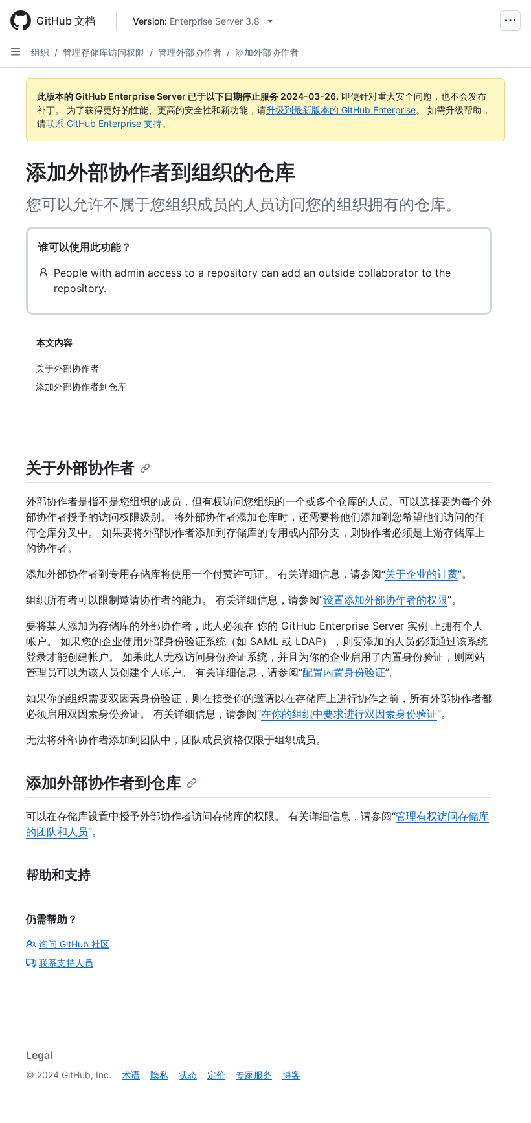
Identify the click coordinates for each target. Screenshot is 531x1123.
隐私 (159, 1074)
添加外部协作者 (267, 52)
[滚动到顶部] (502, 1094)
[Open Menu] (510, 20)
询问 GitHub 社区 (74, 943)
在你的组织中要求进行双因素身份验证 (349, 713)
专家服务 (254, 1074)
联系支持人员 (66, 962)
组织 (40, 52)
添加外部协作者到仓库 (103, 782)
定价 (216, 1074)
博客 (291, 1074)
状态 (188, 1074)
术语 (131, 1074)
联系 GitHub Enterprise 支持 (104, 123)
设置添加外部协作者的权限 (385, 599)
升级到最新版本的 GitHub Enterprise (341, 109)
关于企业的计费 (421, 573)
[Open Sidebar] (15, 51)
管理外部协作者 (189, 52)
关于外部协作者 (80, 468)
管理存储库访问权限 (103, 52)
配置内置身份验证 (343, 672)
